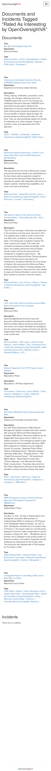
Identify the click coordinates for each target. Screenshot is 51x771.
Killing (38, 596)
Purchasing (28, 199)
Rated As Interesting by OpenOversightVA (25, 60)
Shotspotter (35, 560)
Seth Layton (25, 342)
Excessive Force (39, 344)
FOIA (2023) (9, 591)
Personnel (21, 391)
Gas (29, 344)
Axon (40, 194)
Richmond (26, 477)
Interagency (9, 482)
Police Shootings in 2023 (34, 591)
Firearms (30, 599)
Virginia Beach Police (13, 554)
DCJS (22, 59)
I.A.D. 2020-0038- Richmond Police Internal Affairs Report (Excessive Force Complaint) (25, 304)
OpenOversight (11, 4)
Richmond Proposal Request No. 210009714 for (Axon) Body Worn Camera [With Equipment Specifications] (24, 155)
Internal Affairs (19, 344)
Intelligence (37, 479)
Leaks (27, 394)
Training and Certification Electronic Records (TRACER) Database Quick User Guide (22, 81)
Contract (18, 199)
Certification (25, 134)
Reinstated (21, 64)
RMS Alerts (21, 482)
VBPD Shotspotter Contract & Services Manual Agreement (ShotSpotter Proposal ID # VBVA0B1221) (23, 500)
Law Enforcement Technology (22, 556)
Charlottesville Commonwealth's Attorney (21, 601)
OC (22, 352)
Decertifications (33, 59)
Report (36, 282)
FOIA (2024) (9, 64)
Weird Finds (38, 137)
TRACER (15, 134)
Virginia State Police (12, 593)
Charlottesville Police (31, 593)
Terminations (9, 391)
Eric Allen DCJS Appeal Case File (18, 46)
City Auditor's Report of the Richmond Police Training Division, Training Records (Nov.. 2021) (23, 216)
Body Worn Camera (28, 194)
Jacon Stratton (33, 391)
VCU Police (16, 477)
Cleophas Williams (12, 352)
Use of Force (25, 282)
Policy (6, 477)
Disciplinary (18, 394)
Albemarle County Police (14, 599)
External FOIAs (29, 554)
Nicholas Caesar (32, 349)
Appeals (38, 61)
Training (43, 282)
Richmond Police (11, 59)
